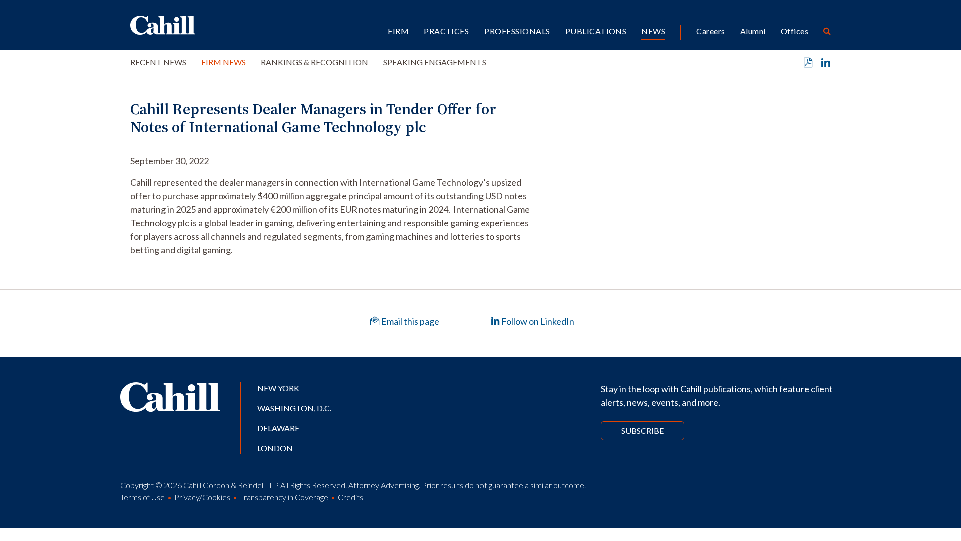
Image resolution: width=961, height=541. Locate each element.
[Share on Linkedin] (826, 62)
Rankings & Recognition (314, 62)
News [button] (653, 31)
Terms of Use (142, 497)
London (275, 448)
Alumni (753, 31)
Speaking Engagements (434, 62)
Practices (446, 31)
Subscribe (642, 430)
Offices (794, 31)
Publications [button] (596, 31)
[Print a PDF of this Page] (808, 62)
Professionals (517, 31)
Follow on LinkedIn (537, 321)
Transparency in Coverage (284, 497)
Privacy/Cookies (202, 497)
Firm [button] (398, 31)
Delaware (278, 428)
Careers (710, 31)
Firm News (223, 62)
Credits (350, 497)
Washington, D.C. (294, 408)
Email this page (409, 321)
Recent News (158, 62)
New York (278, 388)
